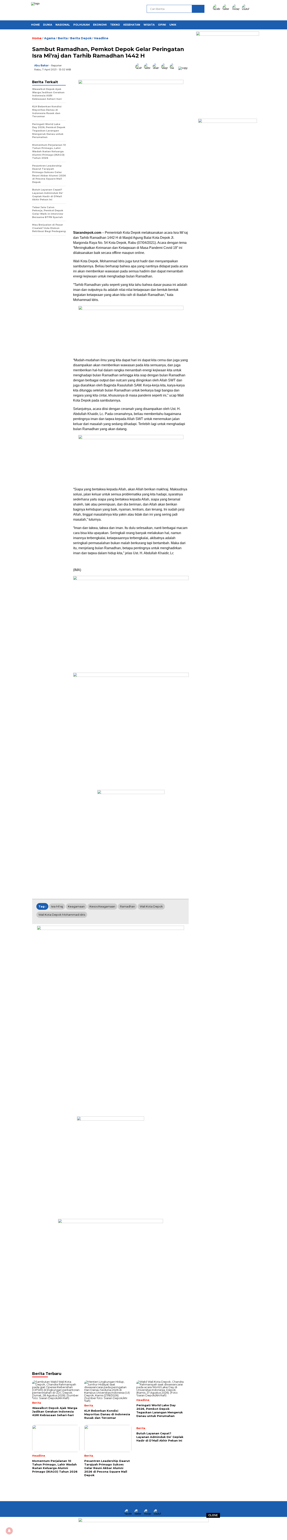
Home (35, 24)
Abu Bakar (41, 65)
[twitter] (226, 9)
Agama (49, 38)
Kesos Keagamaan (102, 906)
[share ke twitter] (148, 68)
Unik (172, 24)
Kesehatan (131, 24)
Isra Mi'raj (57, 906)
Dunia (47, 24)
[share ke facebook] (139, 68)
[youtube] (246, 9)
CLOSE (213, 1515)
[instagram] (236, 9)
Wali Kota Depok (151, 906)
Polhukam (81, 24)
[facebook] (217, 9)
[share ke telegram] (165, 68)
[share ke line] (174, 68)
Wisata (149, 24)
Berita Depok (81, 38)
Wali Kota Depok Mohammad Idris (61, 914)
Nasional (62, 24)
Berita (63, 38)
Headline (101, 38)
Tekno (115, 24)
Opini (162, 24)
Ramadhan (127, 906)
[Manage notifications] (9, 1530)
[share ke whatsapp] (157, 68)
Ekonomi (100, 24)
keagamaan (76, 906)
